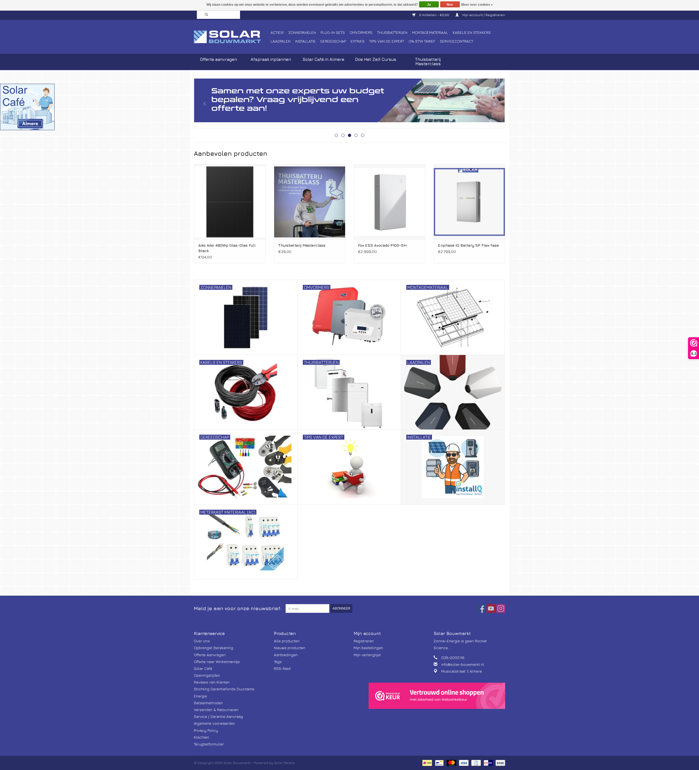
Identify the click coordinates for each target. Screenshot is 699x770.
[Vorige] (204, 104)
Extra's (358, 41)
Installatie (305, 41)
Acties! (277, 32)
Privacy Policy (206, 730)
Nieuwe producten (289, 647)
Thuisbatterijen (392, 32)
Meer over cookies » (477, 5)
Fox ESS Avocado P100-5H (382, 245)
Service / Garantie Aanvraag (218, 716)
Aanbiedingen (286, 654)
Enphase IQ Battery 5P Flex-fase (468, 245)
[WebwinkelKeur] (437, 696)
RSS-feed (282, 668)
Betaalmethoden (208, 702)
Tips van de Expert (386, 41)
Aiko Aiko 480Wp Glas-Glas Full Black (227, 248)
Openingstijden (207, 675)
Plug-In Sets (333, 32)
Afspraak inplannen (271, 59)
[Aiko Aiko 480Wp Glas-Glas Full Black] (230, 201)
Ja (429, 5)
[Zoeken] (205, 14)
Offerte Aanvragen (210, 654)
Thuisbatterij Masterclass (428, 61)
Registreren (364, 640)
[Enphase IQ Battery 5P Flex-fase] (469, 201)
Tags (278, 661)
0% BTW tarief (422, 41)
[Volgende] (494, 104)
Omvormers (361, 32)
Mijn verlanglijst (367, 654)
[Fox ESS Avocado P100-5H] (389, 201)
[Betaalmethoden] (426, 762)
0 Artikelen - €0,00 (434, 15)
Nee (450, 5)
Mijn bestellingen (368, 647)
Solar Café (203, 668)
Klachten (201, 737)
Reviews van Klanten (212, 682)
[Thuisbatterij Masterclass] (310, 201)
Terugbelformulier (209, 744)
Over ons (202, 640)
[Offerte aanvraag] (349, 100)
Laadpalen (281, 41)
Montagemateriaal (430, 32)
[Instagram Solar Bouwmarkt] (500, 608)
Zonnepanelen (302, 32)
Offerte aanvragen (218, 59)
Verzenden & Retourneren (216, 709)
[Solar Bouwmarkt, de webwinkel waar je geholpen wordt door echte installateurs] (231, 37)
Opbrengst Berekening (213, 647)
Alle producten (287, 640)
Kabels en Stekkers (472, 32)
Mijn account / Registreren (483, 15)
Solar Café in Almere (323, 59)
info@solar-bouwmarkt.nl (462, 664)
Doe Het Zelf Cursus (375, 59)
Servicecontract (456, 41)
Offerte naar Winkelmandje (217, 661)
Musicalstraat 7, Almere (461, 671)
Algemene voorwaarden (214, 723)
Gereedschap (333, 41)
